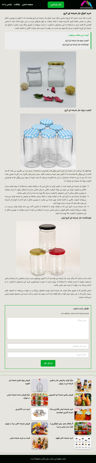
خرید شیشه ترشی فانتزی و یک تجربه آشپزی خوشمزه (61, 411)
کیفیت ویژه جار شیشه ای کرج (77, 40)
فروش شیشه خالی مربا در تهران (17, 423)
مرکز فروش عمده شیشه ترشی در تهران (18, 396)
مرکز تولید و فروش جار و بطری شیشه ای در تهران (61, 382)
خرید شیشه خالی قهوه (64, 438)
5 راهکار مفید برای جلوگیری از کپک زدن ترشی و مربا (61, 425)
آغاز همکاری (56, 4)
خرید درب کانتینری (23, 409)
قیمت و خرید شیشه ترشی (20, 438)
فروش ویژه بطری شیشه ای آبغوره (19, 382)
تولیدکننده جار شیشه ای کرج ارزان (75, 44)
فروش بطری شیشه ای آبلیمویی (61, 395)
